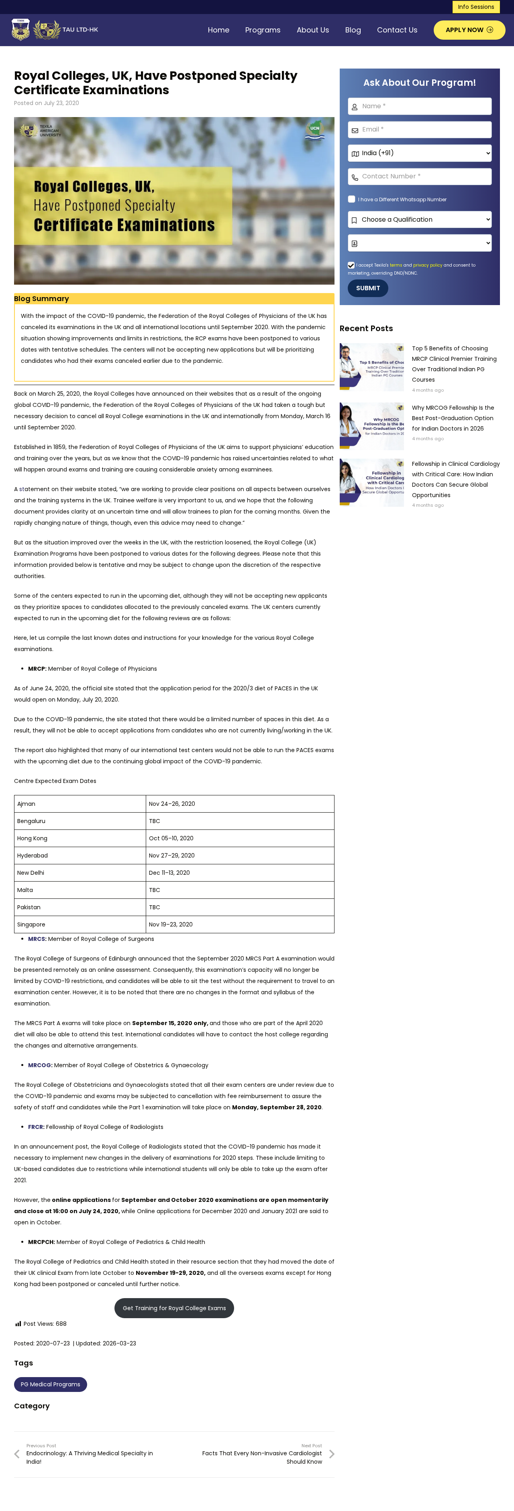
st (21, 489)
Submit (368, 288)
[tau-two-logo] (53, 30)
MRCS (36, 939)
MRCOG (39, 1065)
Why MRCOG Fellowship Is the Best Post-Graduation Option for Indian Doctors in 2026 (453, 418)
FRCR (35, 1127)
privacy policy (428, 265)
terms (397, 265)
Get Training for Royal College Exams (174, 1308)
